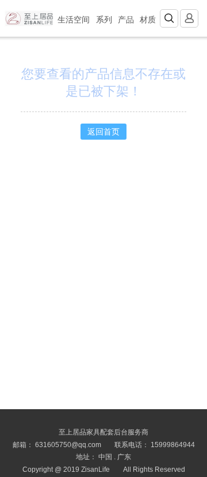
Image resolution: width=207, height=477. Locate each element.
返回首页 (103, 131)
